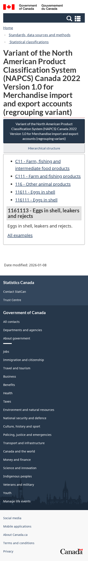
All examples (20, 235)
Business (9, 376)
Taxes (7, 401)
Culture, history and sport (21, 426)
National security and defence (24, 418)
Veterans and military (18, 485)
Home (8, 28)
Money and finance (17, 460)
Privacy (8, 551)
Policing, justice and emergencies (27, 435)
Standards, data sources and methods (39, 35)
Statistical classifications (29, 42)
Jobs (6, 351)
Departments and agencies (22, 330)
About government (16, 338)
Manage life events (17, 501)
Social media (12, 518)
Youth (7, 493)
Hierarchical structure (44, 148)
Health (8, 393)
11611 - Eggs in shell (35, 192)
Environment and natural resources (28, 410)
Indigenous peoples (17, 476)
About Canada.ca (15, 535)
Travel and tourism (16, 368)
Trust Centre (12, 300)
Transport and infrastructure (24, 443)
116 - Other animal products (43, 184)
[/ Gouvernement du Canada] (33, 7)
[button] (44, 18)
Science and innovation (20, 468)
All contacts (11, 322)
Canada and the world (19, 451)
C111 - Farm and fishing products (48, 176)
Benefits (9, 385)
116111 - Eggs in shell (36, 200)
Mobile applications (17, 526)
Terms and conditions (18, 543)
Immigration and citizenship (23, 360)
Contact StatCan (14, 292)
